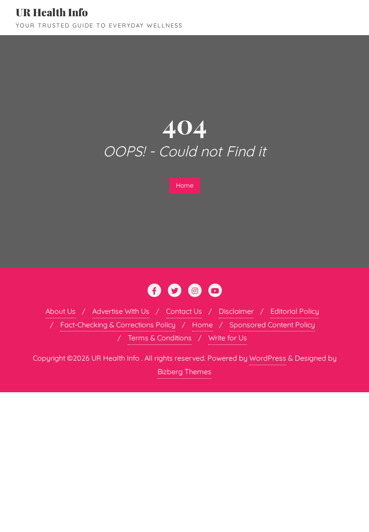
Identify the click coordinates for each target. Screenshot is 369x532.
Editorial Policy (294, 311)
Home (185, 185)
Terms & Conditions (160, 337)
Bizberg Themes (185, 371)
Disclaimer (236, 311)
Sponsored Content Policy (272, 324)
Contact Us (184, 311)
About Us (60, 311)
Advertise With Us (120, 311)
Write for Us (227, 337)
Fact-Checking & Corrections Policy (118, 324)
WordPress (267, 357)
